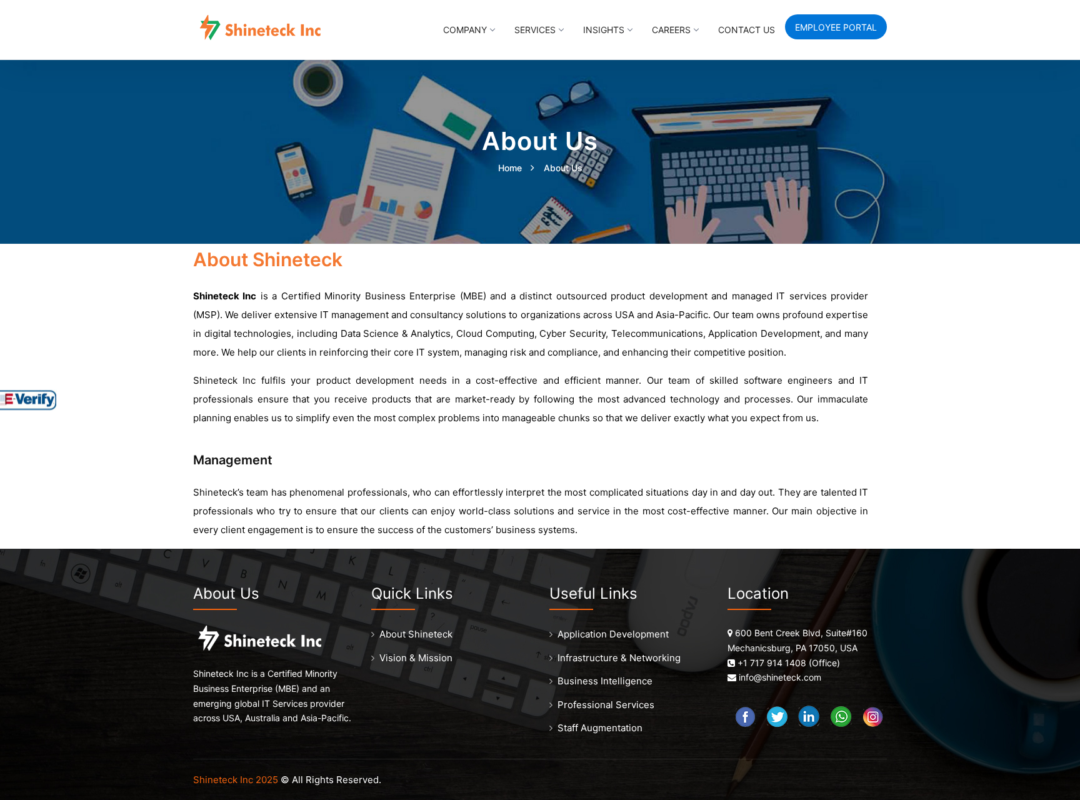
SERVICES (535, 29)
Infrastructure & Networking (619, 658)
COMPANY (465, 29)
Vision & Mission (415, 658)
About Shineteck (415, 634)
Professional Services (606, 705)
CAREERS (671, 29)
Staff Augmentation (600, 728)
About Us (563, 167)
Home (510, 167)
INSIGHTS (603, 29)
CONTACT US (746, 29)
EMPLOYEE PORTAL (836, 27)
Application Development (613, 634)
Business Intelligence (605, 681)
